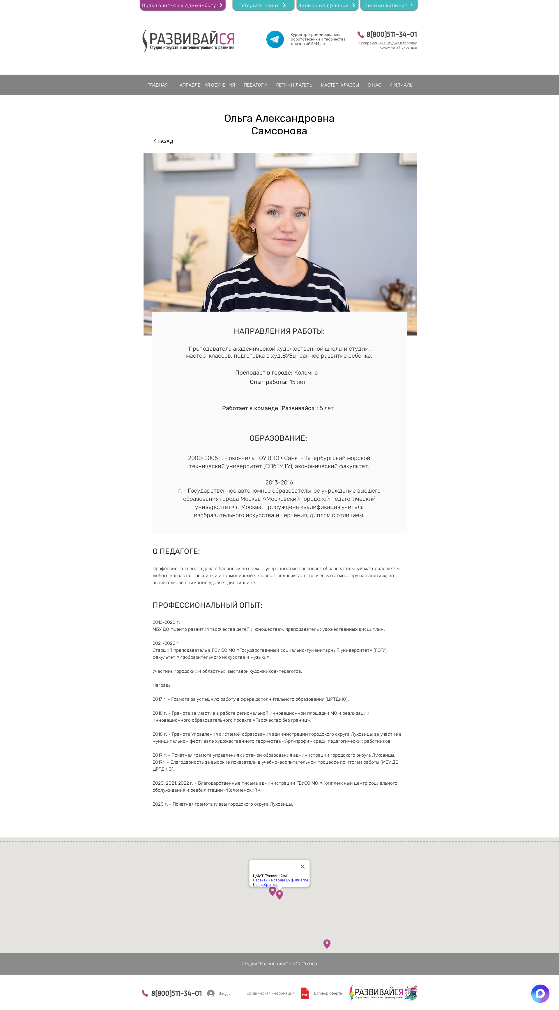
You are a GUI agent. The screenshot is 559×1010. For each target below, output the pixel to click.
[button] (327, 5)
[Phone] (360, 34)
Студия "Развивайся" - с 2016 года (279, 963)
